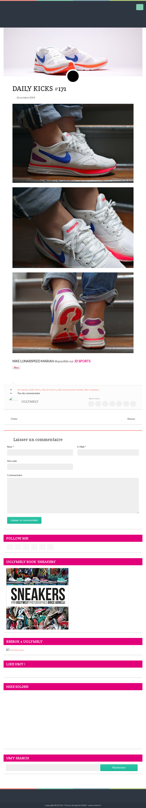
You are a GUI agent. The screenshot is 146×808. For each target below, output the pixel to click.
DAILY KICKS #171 (39, 88)
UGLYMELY (29, 402)
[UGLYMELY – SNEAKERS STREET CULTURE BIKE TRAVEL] (13, 14)
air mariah (22, 389)
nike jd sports (48, 389)
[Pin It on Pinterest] (16, 367)
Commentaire (14, 475)
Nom (10, 446)
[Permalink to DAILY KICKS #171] (73, 46)
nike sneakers (91, 389)
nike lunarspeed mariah (70, 389)
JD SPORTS (82, 361)
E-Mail (81, 446)
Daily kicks (34, 389)
